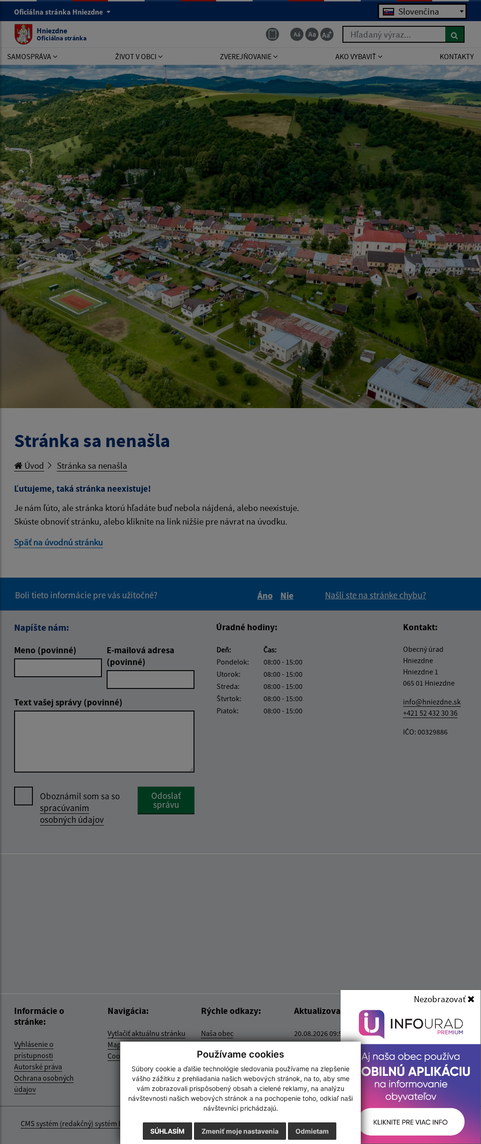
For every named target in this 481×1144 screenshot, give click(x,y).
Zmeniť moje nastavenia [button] (240, 1131)
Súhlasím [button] (167, 1131)
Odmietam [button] (312, 1131)
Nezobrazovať (440, 999)
